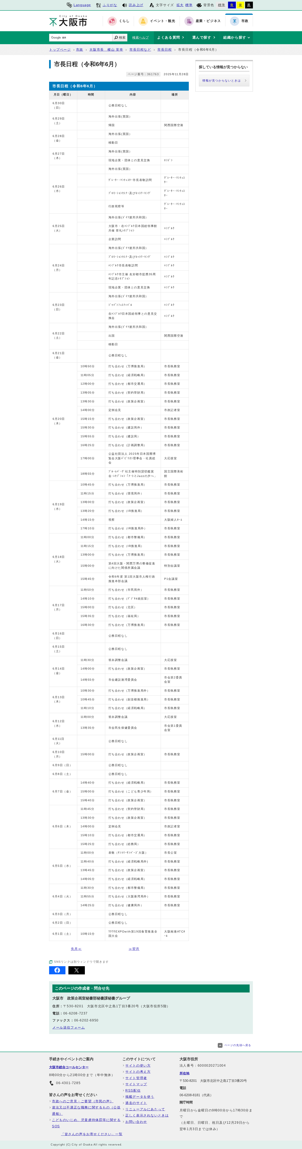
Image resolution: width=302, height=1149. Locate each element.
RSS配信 (133, 1090)
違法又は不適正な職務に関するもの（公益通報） (86, 1110)
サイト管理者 (136, 1078)
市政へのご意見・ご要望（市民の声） (82, 1101)
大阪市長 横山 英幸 (106, 49)
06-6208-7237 (75, 1013)
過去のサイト (136, 1103)
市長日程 (164, 49)
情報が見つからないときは (221, 80)
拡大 (180, 5)
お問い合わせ (136, 1122)
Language (82, 5)
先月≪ (76, 949)
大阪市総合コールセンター (69, 1067)
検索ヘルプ (140, 37)
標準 (188, 5)
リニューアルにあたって (145, 1109)
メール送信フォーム (68, 1027)
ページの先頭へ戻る (237, 1045)
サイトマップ (136, 1084)
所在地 (184, 1073)
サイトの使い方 (138, 1065)
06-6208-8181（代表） (196, 1095)
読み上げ (136, 5)
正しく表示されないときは (147, 1115)
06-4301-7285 (68, 1083)
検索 (122, 37)
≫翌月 (134, 949)
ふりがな (110, 5)
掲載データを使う (139, 1096)
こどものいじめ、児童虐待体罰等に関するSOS (86, 1123)
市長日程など (140, 49)
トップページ (60, 49)
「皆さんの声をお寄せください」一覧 (91, 1134)
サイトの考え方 (138, 1071)
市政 (79, 49)
